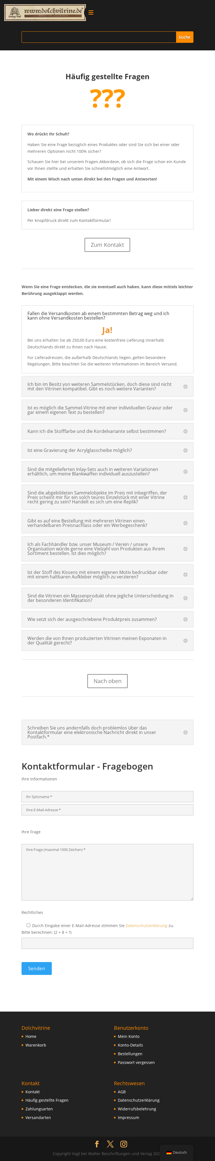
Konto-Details (130, 1045)
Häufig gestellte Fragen (47, 1100)
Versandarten (38, 1117)
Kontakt (32, 1091)
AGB (122, 1091)
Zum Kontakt (107, 244)
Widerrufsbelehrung (137, 1108)
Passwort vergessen (136, 1062)
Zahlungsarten (39, 1108)
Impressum (128, 1117)
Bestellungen (130, 1053)
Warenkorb (35, 1045)
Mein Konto (128, 1036)
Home (30, 1036)
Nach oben (107, 681)
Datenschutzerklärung (146, 925)
